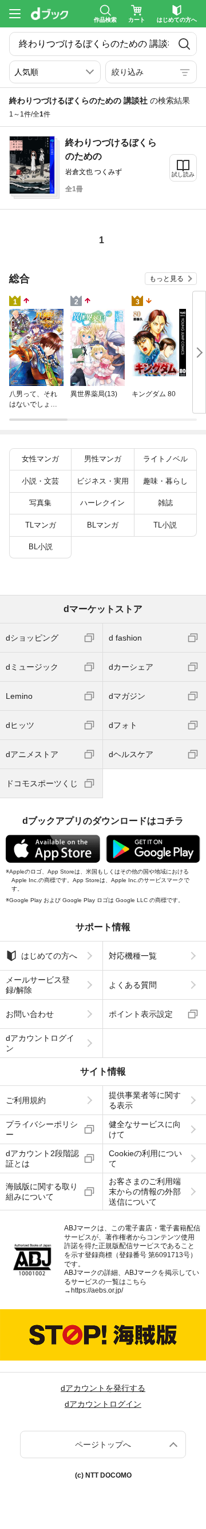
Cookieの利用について (145, 1158)
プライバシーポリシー (42, 1129)
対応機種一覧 (133, 955)
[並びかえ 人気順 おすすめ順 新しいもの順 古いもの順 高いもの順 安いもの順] (55, 72)
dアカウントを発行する (103, 1388)
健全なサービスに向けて (145, 1129)
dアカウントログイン (40, 1043)
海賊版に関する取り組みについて (42, 1191)
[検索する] (184, 44)
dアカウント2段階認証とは (42, 1158)
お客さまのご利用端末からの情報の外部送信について (145, 1191)
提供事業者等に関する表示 (145, 1100)
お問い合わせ (30, 1014)
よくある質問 (133, 984)
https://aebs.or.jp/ (97, 1290)
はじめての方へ (49, 955)
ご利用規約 (26, 1100)
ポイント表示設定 (141, 1014)
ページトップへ (103, 1444)
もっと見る (166, 279)
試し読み (183, 174)
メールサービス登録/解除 (38, 985)
